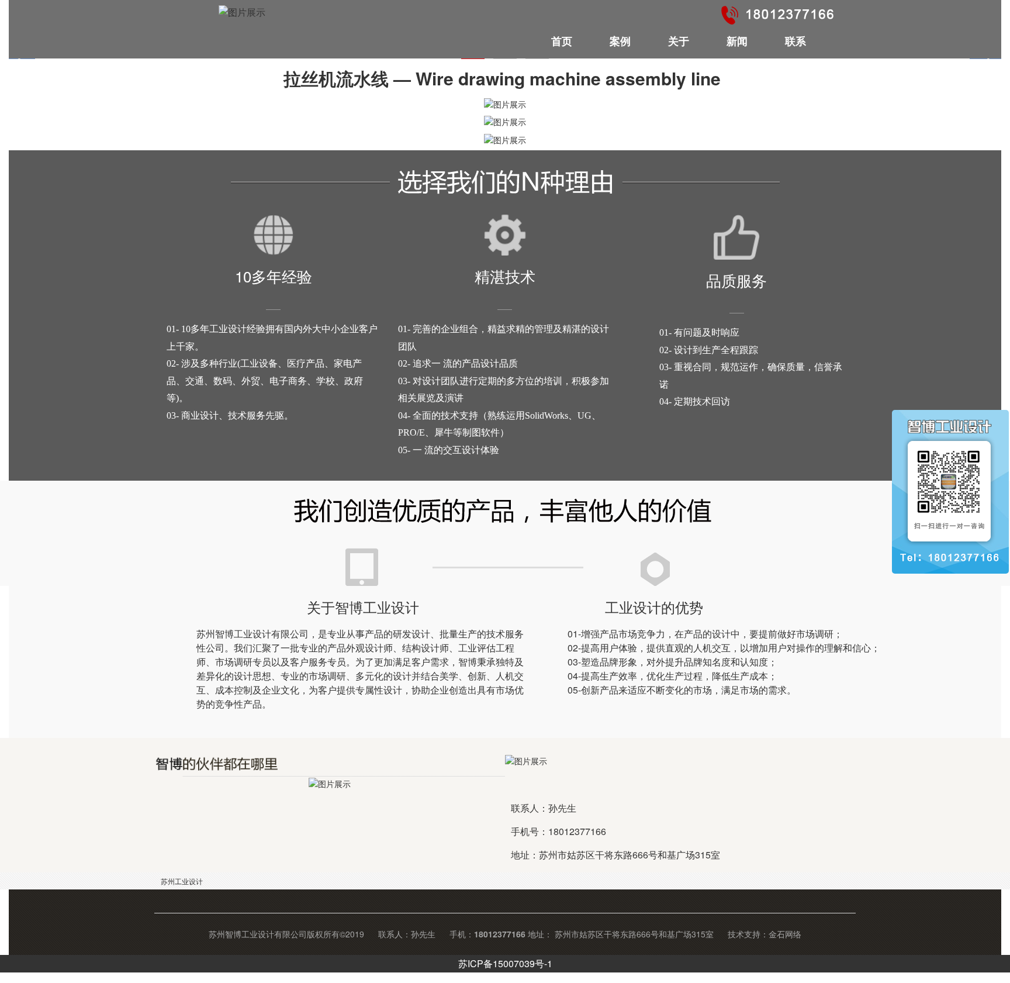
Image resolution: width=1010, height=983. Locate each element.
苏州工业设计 (182, 881)
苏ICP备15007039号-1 (505, 963)
